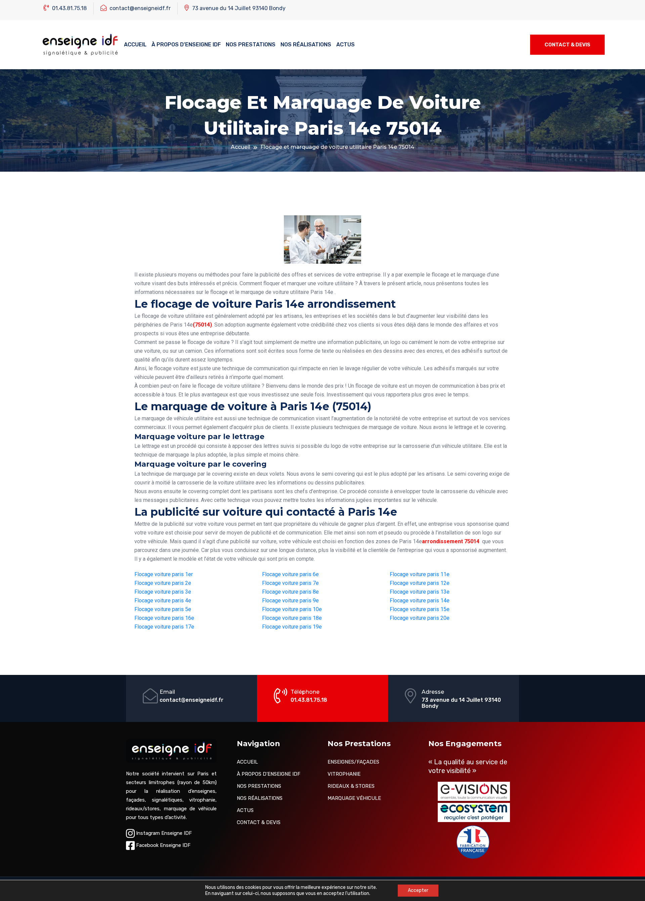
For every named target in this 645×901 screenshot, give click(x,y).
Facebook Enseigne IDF (162, 845)
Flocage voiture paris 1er (163, 574)
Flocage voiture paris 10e (292, 609)
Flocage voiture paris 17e (164, 627)
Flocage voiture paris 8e (290, 592)
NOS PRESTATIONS (250, 44)
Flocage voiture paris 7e (290, 583)
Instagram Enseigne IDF (163, 833)
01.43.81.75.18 (69, 8)
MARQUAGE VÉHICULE (354, 798)
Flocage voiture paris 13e (419, 592)
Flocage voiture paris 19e (292, 627)
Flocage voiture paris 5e (162, 609)
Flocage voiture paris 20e (419, 618)
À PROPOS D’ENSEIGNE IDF (186, 44)
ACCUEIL (135, 44)
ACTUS (345, 44)
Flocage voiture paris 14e (419, 600)
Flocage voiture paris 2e (162, 583)
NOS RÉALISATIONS (306, 44)
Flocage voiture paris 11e (419, 574)
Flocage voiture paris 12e (419, 583)
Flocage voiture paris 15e (419, 609)
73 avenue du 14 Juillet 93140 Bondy (238, 8)
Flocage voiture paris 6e (290, 574)
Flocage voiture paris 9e (290, 600)
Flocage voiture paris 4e (162, 600)
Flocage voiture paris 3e (162, 592)
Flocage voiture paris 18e (292, 618)
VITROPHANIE (344, 774)
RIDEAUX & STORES (351, 786)
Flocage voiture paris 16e (164, 618)
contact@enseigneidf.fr (139, 8)
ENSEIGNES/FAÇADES (353, 762)
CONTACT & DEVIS (567, 45)
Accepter (418, 890)
